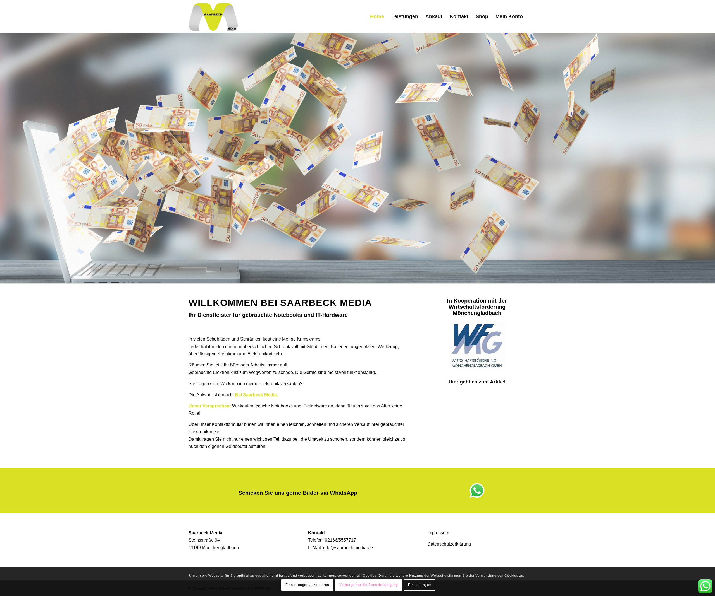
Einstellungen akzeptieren (307, 585)
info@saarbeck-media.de (348, 547)
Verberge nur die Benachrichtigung (368, 585)
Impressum (438, 532)
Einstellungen (419, 585)
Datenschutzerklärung (449, 544)
